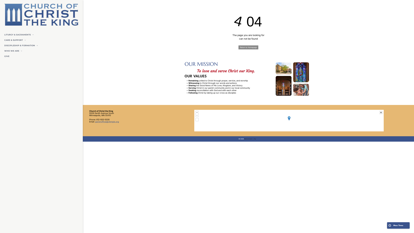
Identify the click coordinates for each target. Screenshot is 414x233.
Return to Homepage (248, 47)
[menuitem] (40, 34)
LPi (257, 139)
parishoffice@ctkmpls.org (107, 122)
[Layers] (381, 112)
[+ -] (289, 120)
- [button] (197, 115)
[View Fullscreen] (197, 119)
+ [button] (197, 112)
